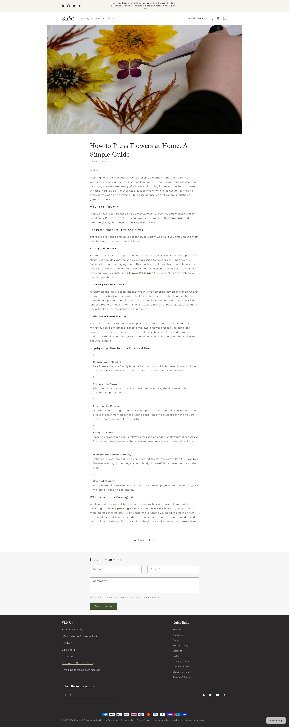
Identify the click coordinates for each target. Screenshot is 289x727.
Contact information (195, 720)
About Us (178, 634)
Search (177, 629)
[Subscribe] (112, 694)
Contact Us (179, 640)
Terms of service (144, 720)
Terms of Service (182, 677)
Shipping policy (162, 720)
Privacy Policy (181, 661)
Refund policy (112, 720)
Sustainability (180, 645)
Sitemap (177, 650)
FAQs (176, 656)
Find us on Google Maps (77, 663)
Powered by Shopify (93, 720)
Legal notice (177, 720)
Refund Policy (181, 666)
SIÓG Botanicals (76, 720)
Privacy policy (127, 720)
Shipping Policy (182, 671)
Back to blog (146, 540)
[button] (86, 18)
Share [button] (96, 170)
